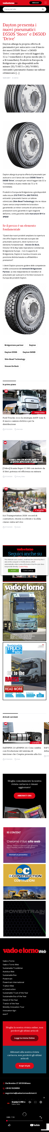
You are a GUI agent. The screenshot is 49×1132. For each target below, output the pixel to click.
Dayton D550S (11, 352)
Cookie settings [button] (28, 571)
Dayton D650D (29, 352)
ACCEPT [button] (13, 571)
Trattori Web (8, 986)
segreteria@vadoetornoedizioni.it (21, 1093)
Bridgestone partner (14, 345)
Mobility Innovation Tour (13, 1007)
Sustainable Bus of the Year (14, 996)
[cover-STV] (24, 671)
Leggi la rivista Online (24, 1038)
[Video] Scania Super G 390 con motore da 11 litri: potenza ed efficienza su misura (24, 470)
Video (23, 477)
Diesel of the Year (10, 1000)
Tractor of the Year (11, 1003)
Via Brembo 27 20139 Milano (18, 1083)
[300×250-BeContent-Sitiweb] (24, 845)
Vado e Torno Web (11, 964)
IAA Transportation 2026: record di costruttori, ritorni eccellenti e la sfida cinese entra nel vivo (22, 518)
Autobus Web (8, 971)
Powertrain (7, 978)
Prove (19, 477)
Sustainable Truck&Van (13, 968)
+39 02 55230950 (12, 1088)
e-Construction (9, 989)
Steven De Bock (12, 366)
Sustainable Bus (10, 975)
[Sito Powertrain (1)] (24, 918)
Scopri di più (24, 1065)
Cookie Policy (23, 566)
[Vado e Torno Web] (10, 3)
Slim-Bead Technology (15, 359)
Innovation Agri (9, 1010)
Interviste (20, 429)
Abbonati (35, 3)
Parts (18, 759)
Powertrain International (13, 982)
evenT (5, 1014)
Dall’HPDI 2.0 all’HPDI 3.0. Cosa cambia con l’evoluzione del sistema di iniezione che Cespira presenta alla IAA (22, 750)
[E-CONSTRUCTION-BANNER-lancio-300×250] (24, 882)
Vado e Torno (8, 961)
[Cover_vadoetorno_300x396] (24, 612)
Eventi (19, 527)
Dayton (32, 345)
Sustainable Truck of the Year (15, 993)
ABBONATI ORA (24, 795)
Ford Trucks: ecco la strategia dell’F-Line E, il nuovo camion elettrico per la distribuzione (24, 421)
